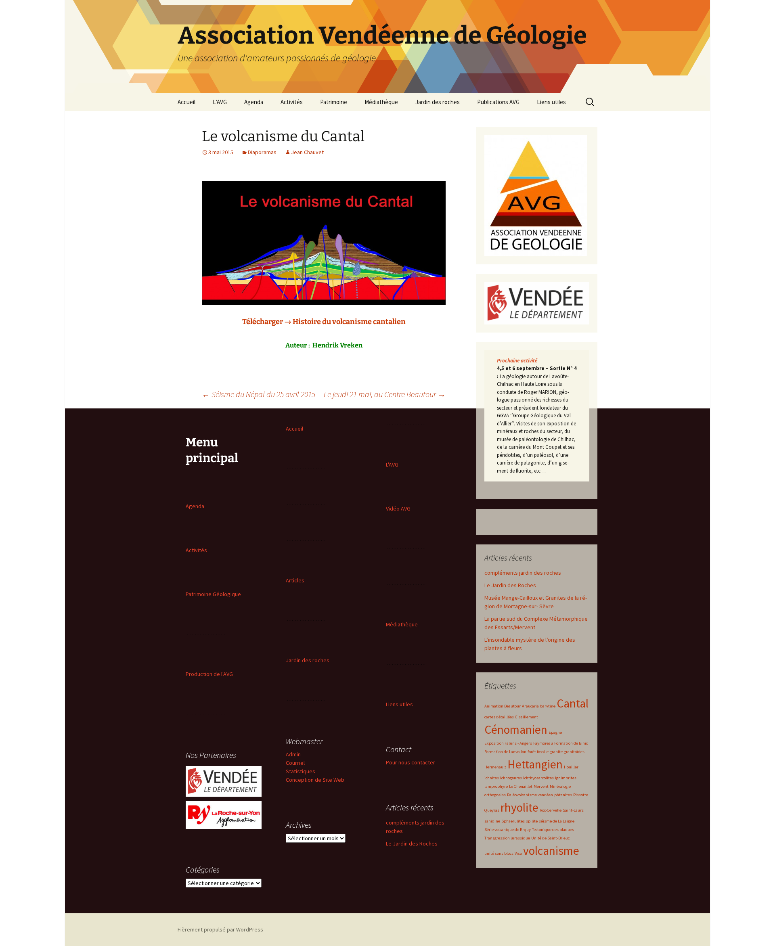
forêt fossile (538, 751)
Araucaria (530, 706)
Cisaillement (526, 717)
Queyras (491, 810)
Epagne (555, 732)
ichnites (491, 778)
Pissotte (580, 794)
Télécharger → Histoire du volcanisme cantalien (324, 321)
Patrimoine (333, 102)
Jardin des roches (437, 102)
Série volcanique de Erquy (507, 829)
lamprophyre (496, 786)
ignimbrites (565, 778)
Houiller (571, 767)
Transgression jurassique (507, 838)
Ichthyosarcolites (538, 778)
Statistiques (300, 771)
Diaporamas (262, 152)
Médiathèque (381, 102)
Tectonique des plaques (553, 829)
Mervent (541, 786)
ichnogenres (511, 778)
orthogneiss (495, 794)
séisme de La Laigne (556, 821)
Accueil (186, 102)
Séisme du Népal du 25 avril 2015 (258, 394)
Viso (518, 853)
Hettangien (535, 764)
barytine (547, 706)
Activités (292, 102)
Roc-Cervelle (550, 810)
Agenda (253, 102)
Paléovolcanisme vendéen (530, 794)
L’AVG (220, 102)
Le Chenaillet (520, 786)
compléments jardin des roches (522, 572)
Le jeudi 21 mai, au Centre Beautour (385, 394)
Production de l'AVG (209, 674)
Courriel (295, 762)
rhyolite (519, 807)
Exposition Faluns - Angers (508, 743)
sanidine (492, 821)
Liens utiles (551, 102)
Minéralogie (560, 786)
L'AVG (392, 464)
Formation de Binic (571, 743)
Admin (293, 754)
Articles (295, 580)
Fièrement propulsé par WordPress (220, 929)
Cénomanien (515, 729)
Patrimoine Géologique (213, 594)
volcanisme (551, 850)
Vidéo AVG (398, 508)
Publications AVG (498, 102)
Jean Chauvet (307, 152)
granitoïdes (574, 751)
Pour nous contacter (410, 762)
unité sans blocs (498, 853)
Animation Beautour (502, 706)
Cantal (573, 703)
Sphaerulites (513, 821)
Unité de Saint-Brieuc (550, 838)
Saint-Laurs (573, 810)
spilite (532, 821)
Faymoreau (543, 743)
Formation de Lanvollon (505, 751)
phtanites (563, 794)
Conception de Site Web (315, 779)
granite (556, 751)
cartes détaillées (499, 717)
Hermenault (495, 767)
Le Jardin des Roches (510, 585)
